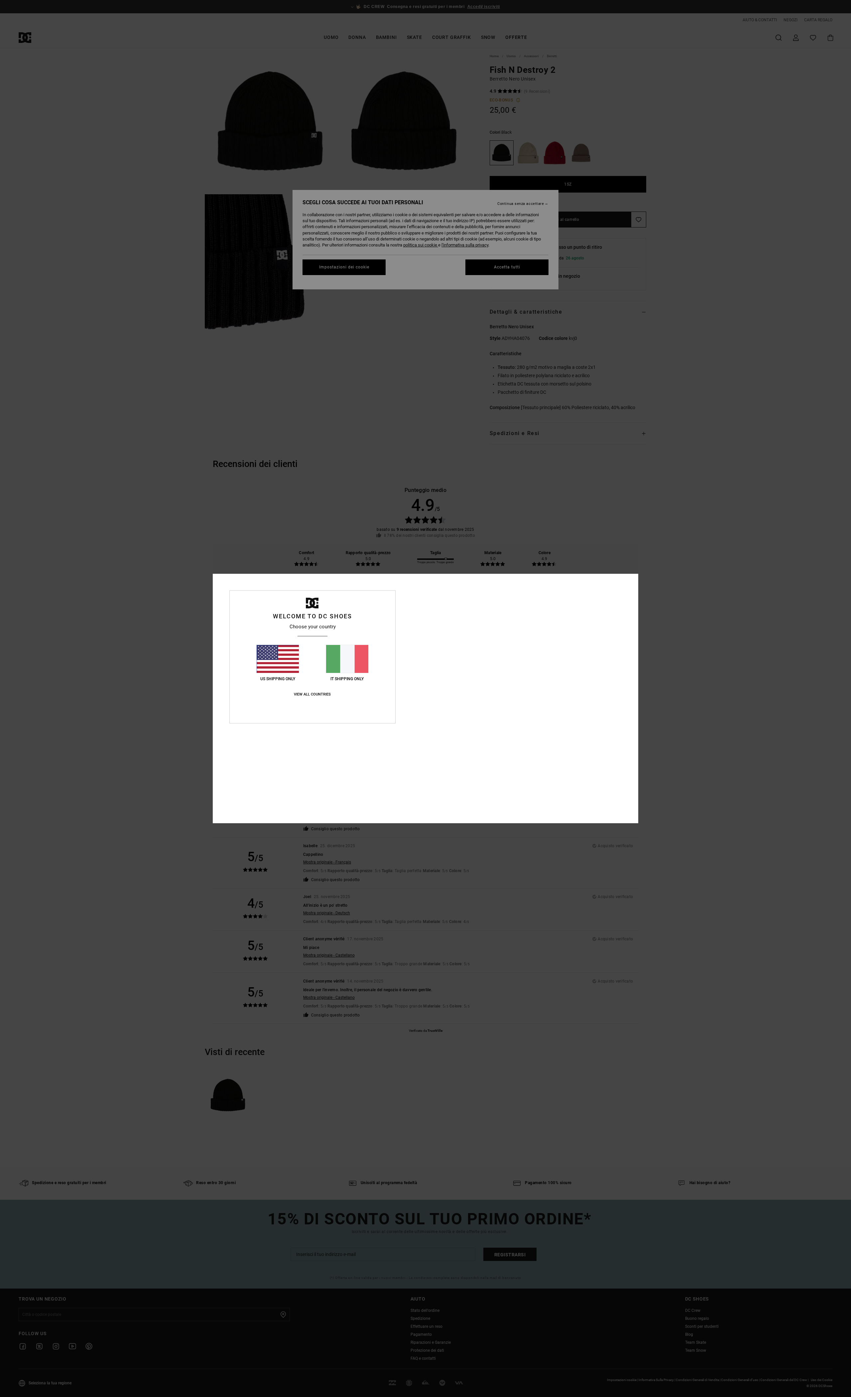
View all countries (312, 694)
